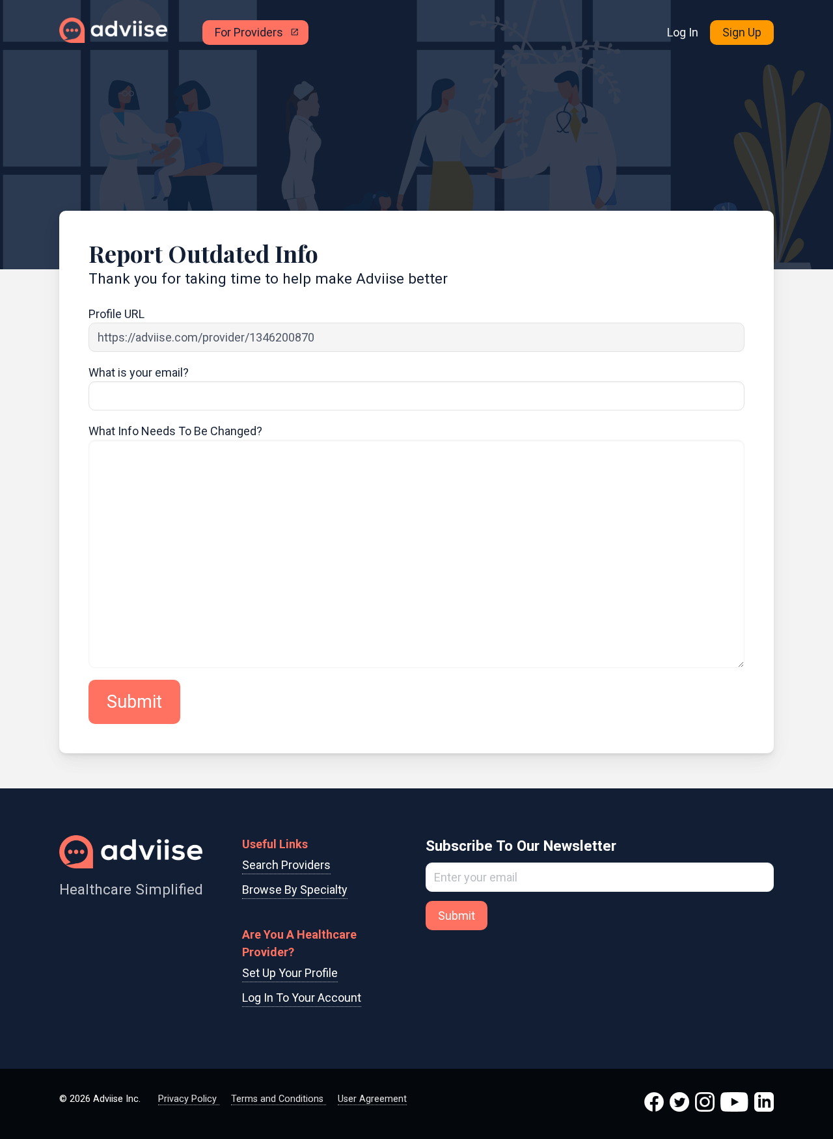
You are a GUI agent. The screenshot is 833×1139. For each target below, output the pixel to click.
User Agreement (372, 1099)
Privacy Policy (188, 1099)
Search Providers (286, 865)
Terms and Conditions (278, 1099)
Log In (682, 32)
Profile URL (116, 314)
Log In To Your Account (301, 997)
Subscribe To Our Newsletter (521, 845)
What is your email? (139, 372)
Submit (134, 701)
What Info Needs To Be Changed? (175, 431)
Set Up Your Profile (290, 973)
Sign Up (741, 32)
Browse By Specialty (295, 889)
